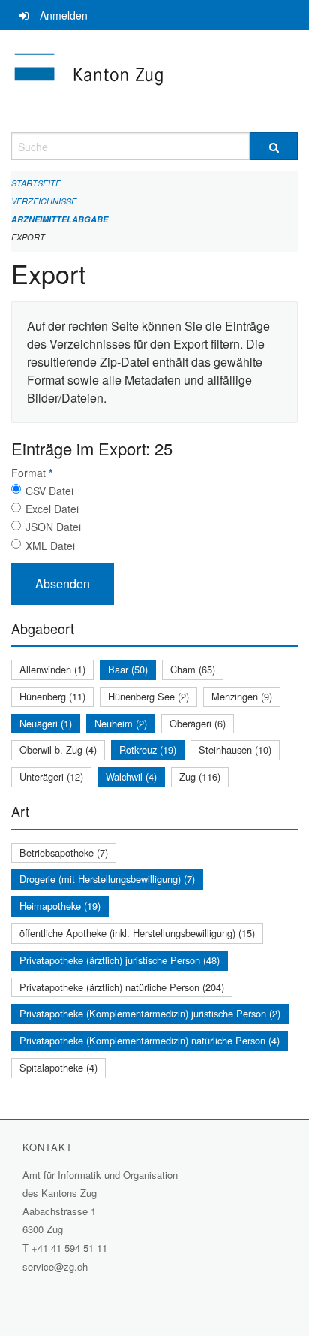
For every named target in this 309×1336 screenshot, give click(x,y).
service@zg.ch (55, 1266)
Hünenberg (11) (53, 696)
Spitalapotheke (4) (59, 1067)
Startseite (36, 183)
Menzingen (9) (242, 696)
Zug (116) (199, 776)
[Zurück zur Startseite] (154, 81)
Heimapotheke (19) (60, 906)
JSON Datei (53, 526)
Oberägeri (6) (198, 723)
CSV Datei (50, 490)
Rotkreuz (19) (147, 749)
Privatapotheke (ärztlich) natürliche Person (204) (122, 987)
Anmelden (64, 15)
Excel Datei (52, 508)
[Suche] (274, 146)
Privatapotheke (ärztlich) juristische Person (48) (120, 960)
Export (28, 237)
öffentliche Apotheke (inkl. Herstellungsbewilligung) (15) (137, 933)
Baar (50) (128, 669)
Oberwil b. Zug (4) (58, 749)
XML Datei (50, 545)
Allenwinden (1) (53, 669)
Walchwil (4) (131, 776)
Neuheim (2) (120, 723)
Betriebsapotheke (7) (64, 852)
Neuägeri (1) (46, 723)
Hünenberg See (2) (148, 696)
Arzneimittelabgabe (59, 219)
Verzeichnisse (43, 201)
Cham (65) (192, 669)
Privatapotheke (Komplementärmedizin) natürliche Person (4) (150, 1040)
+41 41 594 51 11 (69, 1248)
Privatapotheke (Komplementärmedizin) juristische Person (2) (150, 1013)
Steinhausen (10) (235, 749)
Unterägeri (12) (51, 776)
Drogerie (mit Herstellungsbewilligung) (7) (107, 879)
